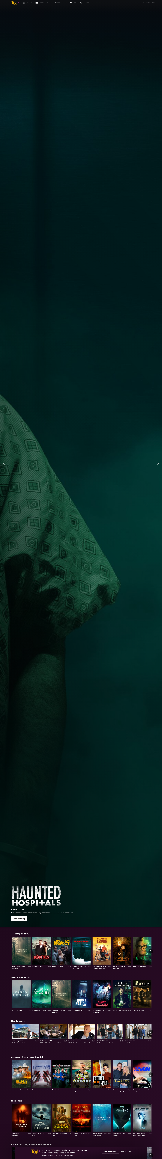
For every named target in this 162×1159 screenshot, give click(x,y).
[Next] (157, 463)
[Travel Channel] (16, 3)
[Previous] (4, 463)
